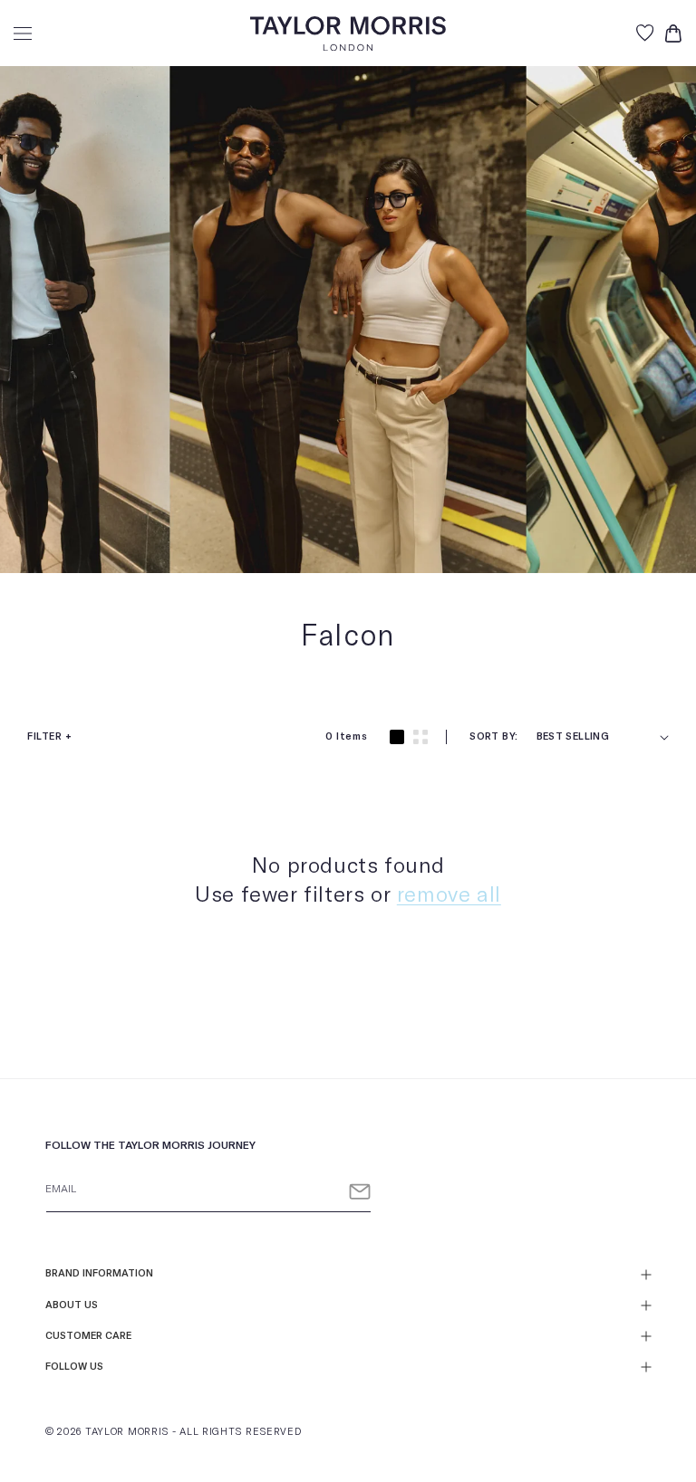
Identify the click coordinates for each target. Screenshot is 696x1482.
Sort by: (493, 736)
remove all (449, 895)
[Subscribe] (360, 1192)
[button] (23, 33)
